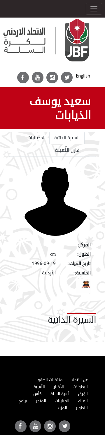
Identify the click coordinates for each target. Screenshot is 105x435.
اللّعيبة (39, 387)
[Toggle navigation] (94, 9)
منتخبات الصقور (49, 380)
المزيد (62, 408)
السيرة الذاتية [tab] (67, 138)
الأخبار (59, 387)
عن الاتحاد (79, 380)
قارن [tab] (67, 150)
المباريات (62, 401)
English (83, 76)
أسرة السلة (59, 394)
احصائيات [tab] (35, 138)
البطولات (80, 387)
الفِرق (83, 394)
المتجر (41, 401)
